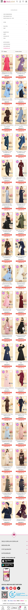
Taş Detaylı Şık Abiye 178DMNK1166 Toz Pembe (7, 389)
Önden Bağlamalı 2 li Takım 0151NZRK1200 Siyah (7, 178)
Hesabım (25, 609)
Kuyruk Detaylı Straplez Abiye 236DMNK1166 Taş (7, 467)
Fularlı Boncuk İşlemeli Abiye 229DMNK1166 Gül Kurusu (7, 336)
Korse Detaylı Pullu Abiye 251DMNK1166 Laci (21, 205)
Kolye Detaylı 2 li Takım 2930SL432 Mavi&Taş (21, 126)
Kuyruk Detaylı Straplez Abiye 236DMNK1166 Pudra (21, 441)
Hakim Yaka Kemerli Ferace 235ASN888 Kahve (7, 257)
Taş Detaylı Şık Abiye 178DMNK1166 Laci (7, 362)
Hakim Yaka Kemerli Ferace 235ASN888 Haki (21, 231)
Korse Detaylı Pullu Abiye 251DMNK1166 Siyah (7, 231)
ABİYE (4, 34)
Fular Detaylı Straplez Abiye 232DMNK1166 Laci (21, 494)
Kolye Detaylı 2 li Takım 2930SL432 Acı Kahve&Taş (7, 126)
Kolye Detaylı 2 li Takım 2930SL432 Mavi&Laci (21, 99)
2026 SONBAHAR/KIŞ (7, 14)
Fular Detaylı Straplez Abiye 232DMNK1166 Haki (7, 494)
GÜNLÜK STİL (6, 36)
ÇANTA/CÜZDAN (6, 44)
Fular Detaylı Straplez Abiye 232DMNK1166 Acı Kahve (21, 467)
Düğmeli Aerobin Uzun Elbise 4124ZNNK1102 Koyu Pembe (7, 73)
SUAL (4, 38)
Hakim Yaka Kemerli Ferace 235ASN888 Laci (21, 257)
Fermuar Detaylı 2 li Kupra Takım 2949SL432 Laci (21, 415)
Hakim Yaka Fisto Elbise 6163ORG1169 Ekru (21, 283)
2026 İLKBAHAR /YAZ (7, 16)
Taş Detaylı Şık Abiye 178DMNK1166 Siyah (21, 362)
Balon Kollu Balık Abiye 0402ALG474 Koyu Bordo (21, 178)
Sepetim (19, 608)
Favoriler (8, 609)
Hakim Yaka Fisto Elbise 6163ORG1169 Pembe (7, 310)
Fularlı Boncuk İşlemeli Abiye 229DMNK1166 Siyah (21, 336)
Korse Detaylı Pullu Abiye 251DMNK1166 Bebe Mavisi (7, 205)
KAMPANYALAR (6, 48)
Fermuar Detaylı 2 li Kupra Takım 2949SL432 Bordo (21, 389)
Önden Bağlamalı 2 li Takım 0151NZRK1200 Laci (7, 152)
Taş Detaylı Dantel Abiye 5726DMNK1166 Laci (7, 520)
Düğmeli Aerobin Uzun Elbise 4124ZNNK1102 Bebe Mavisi (7, 99)
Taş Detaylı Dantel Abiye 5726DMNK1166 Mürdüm (21, 520)
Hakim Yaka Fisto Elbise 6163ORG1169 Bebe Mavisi (7, 283)
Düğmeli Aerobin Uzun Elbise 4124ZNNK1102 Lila (21, 73)
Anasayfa (3, 609)
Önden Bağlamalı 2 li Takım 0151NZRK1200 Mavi (21, 152)
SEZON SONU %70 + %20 (8, 18)
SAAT (4, 28)
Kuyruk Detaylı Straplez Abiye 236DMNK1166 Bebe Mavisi (7, 441)
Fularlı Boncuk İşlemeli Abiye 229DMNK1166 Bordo (21, 310)
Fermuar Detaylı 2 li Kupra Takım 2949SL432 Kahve (7, 415)
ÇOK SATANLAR (6, 46)
